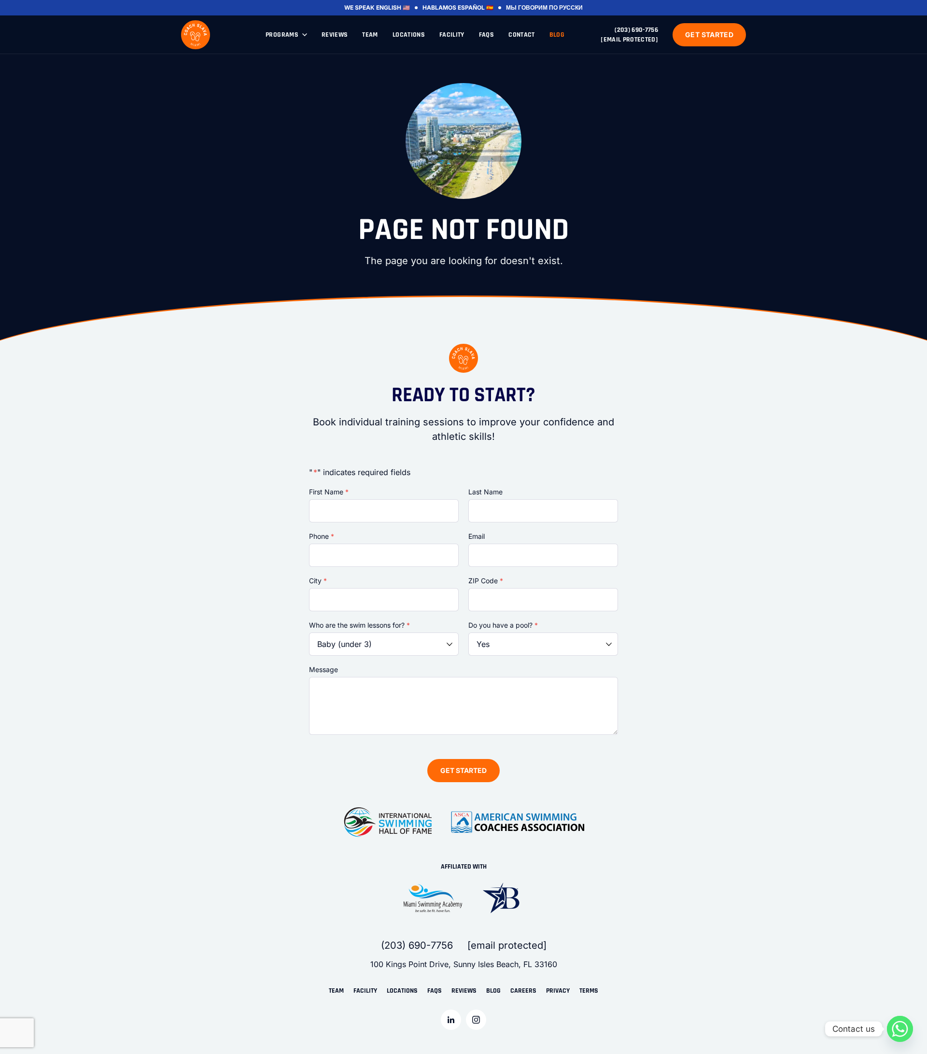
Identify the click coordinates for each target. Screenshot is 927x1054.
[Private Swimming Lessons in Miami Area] (195, 34)
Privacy (558, 990)
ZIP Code (485, 580)
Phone (321, 536)
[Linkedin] (451, 1020)
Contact (521, 34)
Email (476, 536)
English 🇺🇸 (393, 7)
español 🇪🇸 (475, 7)
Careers (523, 990)
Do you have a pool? (503, 625)
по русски (566, 7)
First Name (329, 492)
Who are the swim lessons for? (359, 625)
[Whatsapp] (900, 1029)
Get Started (709, 34)
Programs (282, 34)
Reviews (335, 34)
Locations (409, 34)
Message (323, 669)
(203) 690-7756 (636, 30)
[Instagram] (476, 1020)
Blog (556, 34)
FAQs (486, 34)
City (318, 580)
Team (370, 34)
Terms (588, 990)
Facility (451, 34)
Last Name (485, 492)
